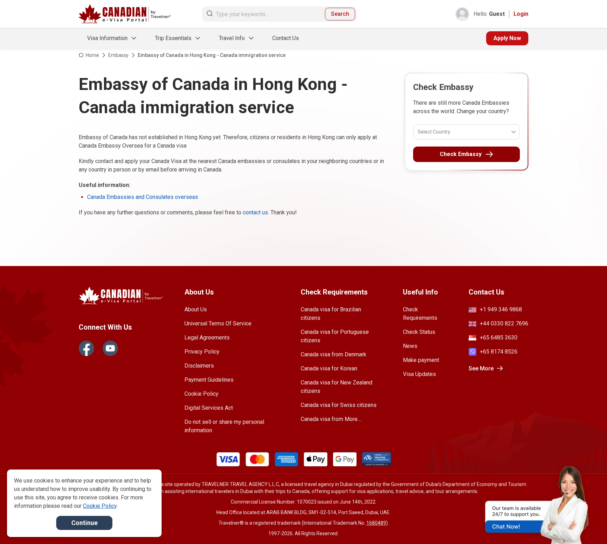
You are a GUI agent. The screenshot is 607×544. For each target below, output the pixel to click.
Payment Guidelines (209, 379)
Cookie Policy (201, 393)
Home (92, 55)
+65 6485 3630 (498, 337)
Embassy (118, 55)
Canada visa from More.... (331, 419)
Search (340, 14)
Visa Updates (419, 374)
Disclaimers (199, 365)
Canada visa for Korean (329, 368)
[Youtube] (110, 348)
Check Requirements (420, 313)
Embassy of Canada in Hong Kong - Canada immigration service (212, 55)
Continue (84, 522)
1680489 (376, 523)
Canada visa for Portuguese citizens (335, 336)
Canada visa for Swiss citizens (339, 405)
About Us (195, 309)
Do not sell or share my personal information (224, 426)
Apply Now (507, 38)
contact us (255, 212)
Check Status (419, 332)
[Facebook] (86, 348)
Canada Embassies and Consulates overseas (142, 197)
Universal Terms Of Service (218, 323)
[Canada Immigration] (125, 14)
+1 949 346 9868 (501, 309)
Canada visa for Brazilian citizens (331, 313)
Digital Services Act (208, 407)
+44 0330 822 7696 (504, 323)
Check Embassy (461, 154)
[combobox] (418, 131)
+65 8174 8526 (498, 351)
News (410, 346)
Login (521, 14)
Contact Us (285, 38)
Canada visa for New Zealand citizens (336, 386)
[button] (586, 525)
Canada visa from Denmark (333, 354)
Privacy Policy (202, 351)
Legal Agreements (207, 337)
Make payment (421, 360)
